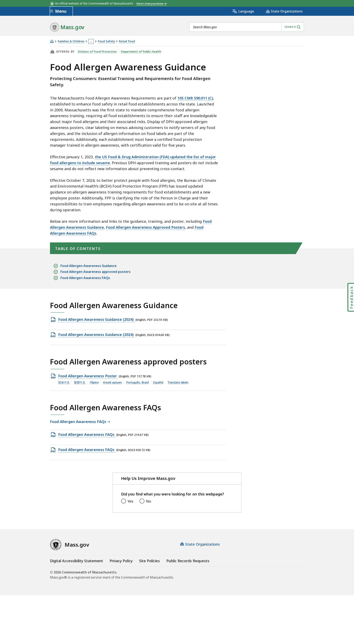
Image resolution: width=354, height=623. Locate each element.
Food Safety (106, 41)
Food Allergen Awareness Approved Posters (145, 227)
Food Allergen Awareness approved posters (95, 271)
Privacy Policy (121, 560)
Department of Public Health (141, 51)
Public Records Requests (187, 560)
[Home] (51, 41)
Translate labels (178, 382)
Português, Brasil (137, 382)
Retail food (127, 41)
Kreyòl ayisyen (112, 382)
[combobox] (246, 27)
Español (158, 382)
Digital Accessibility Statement (76, 560)
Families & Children (71, 41)
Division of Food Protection (97, 51)
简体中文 (64, 382)
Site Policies (149, 560)
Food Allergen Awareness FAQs (85, 278)
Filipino (94, 382)
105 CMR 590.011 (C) (195, 98)
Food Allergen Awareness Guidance (88, 265)
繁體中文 (79, 382)
